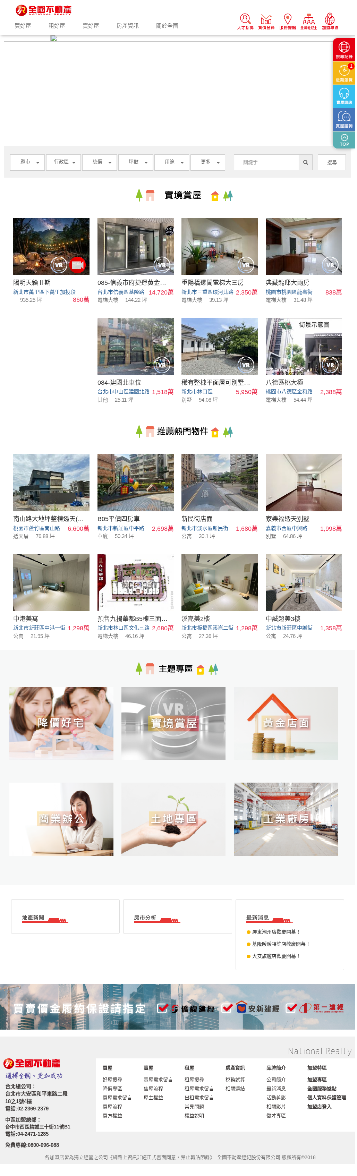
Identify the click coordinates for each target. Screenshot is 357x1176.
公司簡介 (276, 1079)
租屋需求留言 (199, 1088)
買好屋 (23, 26)
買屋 (107, 1068)
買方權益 (112, 1115)
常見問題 (194, 1106)
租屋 (189, 1068)
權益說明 (194, 1115)
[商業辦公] (65, 830)
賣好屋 (91, 26)
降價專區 (112, 1088)
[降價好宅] (65, 735)
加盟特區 (317, 1068)
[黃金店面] (290, 735)
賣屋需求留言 (158, 1079)
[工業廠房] (290, 830)
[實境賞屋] (177, 735)
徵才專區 (276, 1115)
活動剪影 (276, 1097)
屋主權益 (153, 1097)
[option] (177, 38)
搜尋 (332, 162)
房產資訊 (128, 26)
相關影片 (276, 1106)
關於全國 (167, 26)
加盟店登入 (319, 1106)
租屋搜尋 (194, 1079)
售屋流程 (153, 1088)
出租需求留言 (199, 1097)
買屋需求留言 (117, 1097)
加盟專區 (317, 1079)
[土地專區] (177, 830)
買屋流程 (112, 1106)
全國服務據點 (322, 1088)
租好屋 (57, 26)
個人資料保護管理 (326, 1097)
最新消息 (276, 1088)
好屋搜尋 (112, 1079)
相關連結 (235, 1088)
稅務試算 (235, 1079)
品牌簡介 (276, 1068)
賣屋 (148, 1068)
